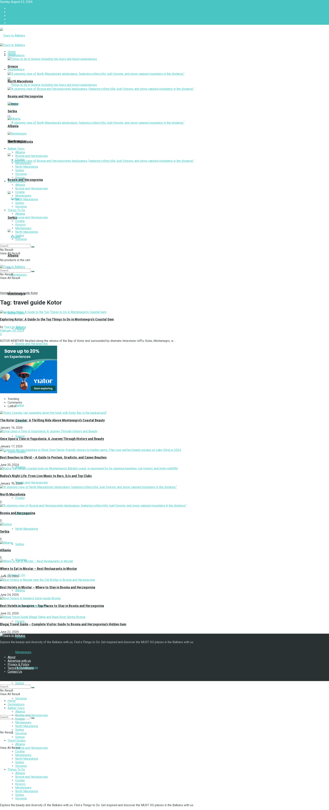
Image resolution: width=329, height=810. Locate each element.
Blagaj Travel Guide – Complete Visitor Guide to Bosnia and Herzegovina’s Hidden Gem (63, 624)
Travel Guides (17, 181)
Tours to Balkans (15, 327)
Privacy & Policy (18, 16)
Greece (20, 436)
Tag (11, 293)
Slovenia (21, 698)
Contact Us (15, 23)
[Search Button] (32, 718)
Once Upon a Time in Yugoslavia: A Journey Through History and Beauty (52, 439)
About (11, 8)
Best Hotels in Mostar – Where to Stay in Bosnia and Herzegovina (47, 587)
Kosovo (20, 224)
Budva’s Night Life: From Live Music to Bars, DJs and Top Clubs (46, 476)
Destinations (16, 69)
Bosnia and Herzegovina (31, 343)
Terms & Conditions (21, 19)
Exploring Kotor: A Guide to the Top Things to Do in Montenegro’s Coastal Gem (57, 319)
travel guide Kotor (26, 293)
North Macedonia (26, 529)
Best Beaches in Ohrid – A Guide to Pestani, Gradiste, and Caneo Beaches (53, 457)
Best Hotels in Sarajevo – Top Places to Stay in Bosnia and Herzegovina (52, 606)
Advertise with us (19, 12)
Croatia (20, 498)
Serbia (19, 405)
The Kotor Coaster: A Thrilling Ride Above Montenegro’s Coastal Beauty (52, 420)
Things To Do (16, 210)
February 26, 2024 (12, 330)
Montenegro (23, 652)
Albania (13, 255)
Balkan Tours (16, 148)
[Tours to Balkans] (12, 35)
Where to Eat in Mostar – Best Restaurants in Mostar (38, 569)
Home (12, 52)
